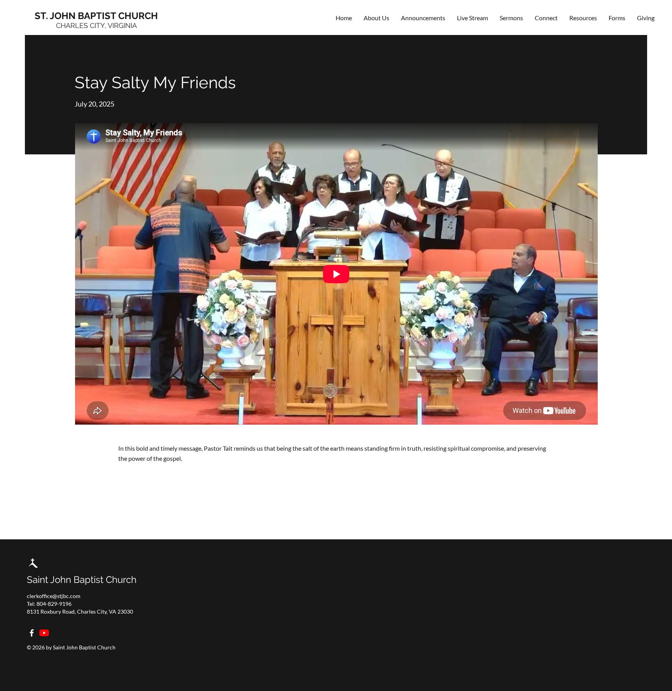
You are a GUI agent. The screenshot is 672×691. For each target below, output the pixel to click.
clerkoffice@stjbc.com (53, 596)
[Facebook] (32, 633)
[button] (546, 17)
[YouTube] (44, 633)
